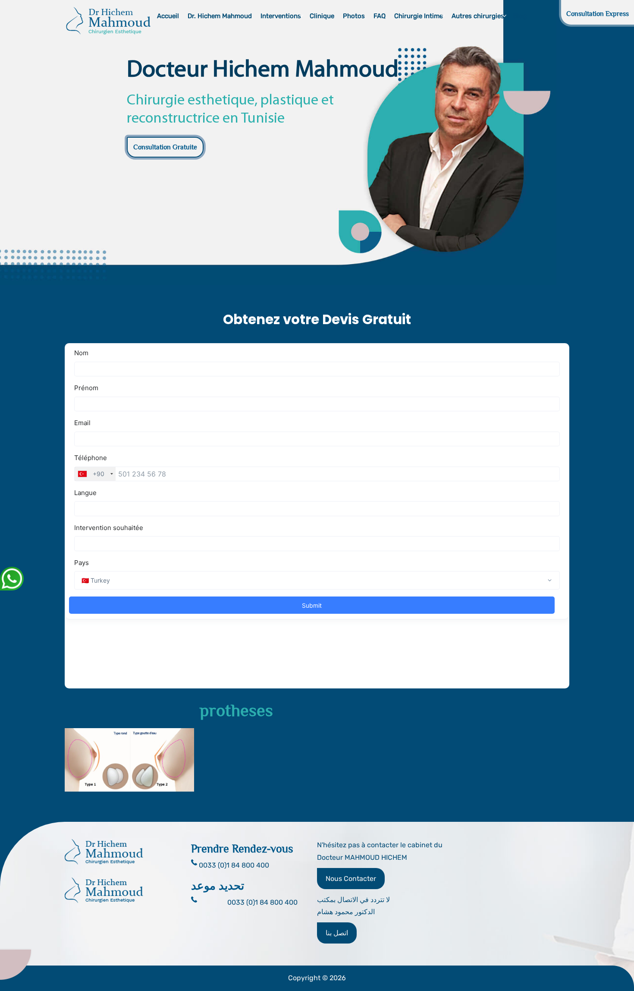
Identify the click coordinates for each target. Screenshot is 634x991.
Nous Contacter (351, 878)
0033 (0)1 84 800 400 (262, 902)
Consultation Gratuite (165, 147)
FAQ (379, 16)
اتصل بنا (337, 933)
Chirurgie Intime (418, 16)
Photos (354, 16)
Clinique (322, 16)
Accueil (168, 16)
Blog (520, 16)
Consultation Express (597, 14)
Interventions (281, 16)
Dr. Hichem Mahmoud (220, 16)
